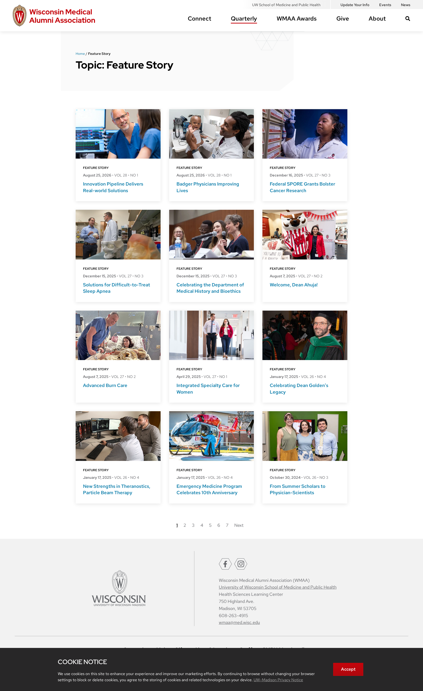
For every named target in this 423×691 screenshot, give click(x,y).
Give (342, 18)
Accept (348, 669)
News (405, 4)
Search (407, 18)
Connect (199, 18)
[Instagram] (240, 564)
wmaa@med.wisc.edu (239, 622)
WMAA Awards (297, 18)
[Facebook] (225, 564)
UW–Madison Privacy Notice (278, 679)
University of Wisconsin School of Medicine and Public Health (278, 587)
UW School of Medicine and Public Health (286, 4)
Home (80, 53)
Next (239, 525)
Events (385, 4)
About (377, 18)
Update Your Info (355, 4)
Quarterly (244, 18)
